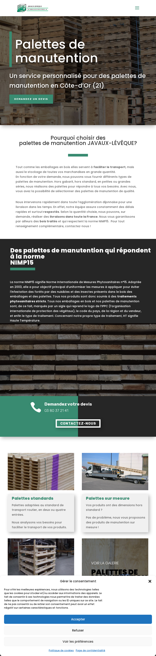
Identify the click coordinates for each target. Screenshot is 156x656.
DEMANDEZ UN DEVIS (31, 99)
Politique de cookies (61, 650)
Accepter (78, 619)
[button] (150, 581)
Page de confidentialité (90, 650)
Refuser (78, 630)
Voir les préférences (78, 641)
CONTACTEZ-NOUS (78, 423)
